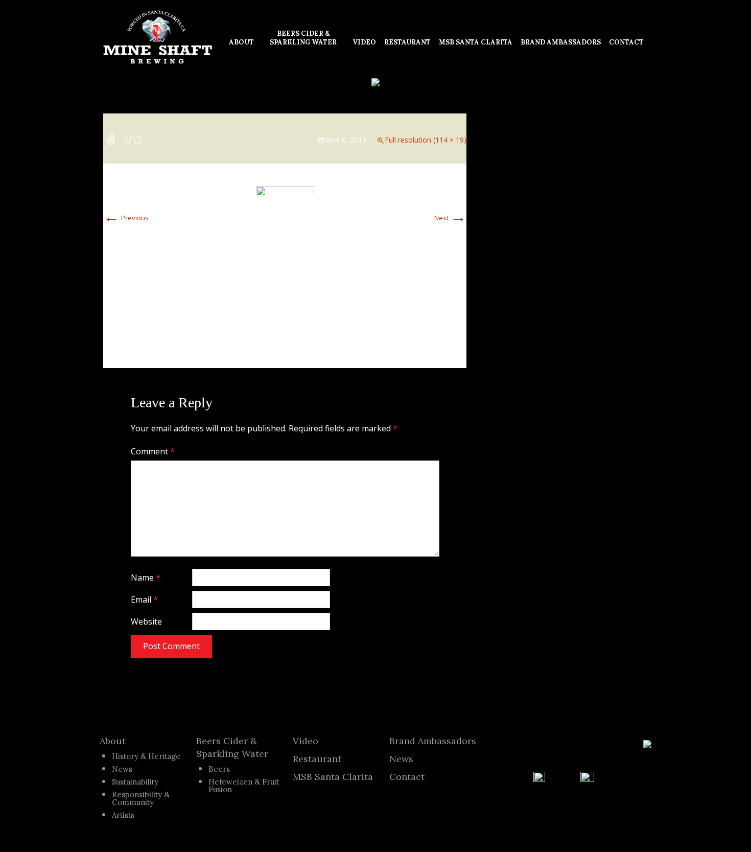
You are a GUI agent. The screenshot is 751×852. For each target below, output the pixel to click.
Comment (153, 451)
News (122, 769)
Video (305, 741)
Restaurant (317, 759)
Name (145, 577)
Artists (123, 815)
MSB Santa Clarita (333, 776)
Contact (407, 776)
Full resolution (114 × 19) (425, 140)
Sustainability (135, 782)
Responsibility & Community (141, 798)
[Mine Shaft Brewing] (158, 37)
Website (146, 621)
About (113, 741)
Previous (126, 217)
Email (144, 599)
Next (450, 217)
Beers (219, 769)
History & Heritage (146, 756)
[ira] (285, 190)
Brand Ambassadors (432, 741)
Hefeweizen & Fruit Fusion (243, 785)
